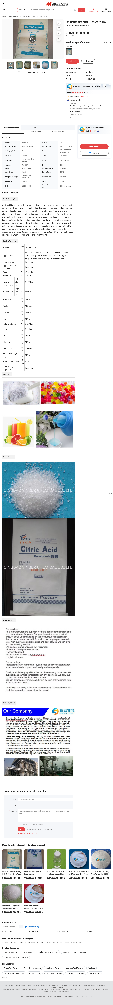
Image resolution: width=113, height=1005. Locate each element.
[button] (68, 132)
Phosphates (88, 931)
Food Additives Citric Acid (75, 973)
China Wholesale (54, 985)
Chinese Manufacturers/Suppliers (37, 985)
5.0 (87, 131)
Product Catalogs (33, 927)
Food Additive (26, 16)
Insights (61, 987)
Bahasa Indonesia (63, 991)
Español (24, 989)
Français (40, 989)
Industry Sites (77, 985)
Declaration (79, 996)
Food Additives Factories (32, 968)
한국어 (87, 989)
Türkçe (46, 991)
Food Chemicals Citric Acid (53, 973)
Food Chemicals (7, 931)
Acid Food (91, 968)
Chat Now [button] (89, 61)
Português (32, 989)
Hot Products (9, 985)
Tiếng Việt (53, 991)
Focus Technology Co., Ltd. (42, 996)
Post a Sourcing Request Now (29, 833)
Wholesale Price (66, 985)
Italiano (58, 989)
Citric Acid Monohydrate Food (14, 973)
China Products (20, 985)
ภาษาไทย (105, 989)
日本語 (93, 989)
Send (21, 829)
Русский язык (49, 989)
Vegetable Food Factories (74, 968)
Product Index (101, 985)
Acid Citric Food (34, 973)
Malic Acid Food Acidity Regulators (74, 952)
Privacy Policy (89, 996)
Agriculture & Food (13, 16)
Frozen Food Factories (11, 968)
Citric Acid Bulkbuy (95, 973)
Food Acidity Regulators (39, 16)
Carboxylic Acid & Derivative (48, 952)
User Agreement (69, 996)
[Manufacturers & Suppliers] (56, 4)
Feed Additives (34, 931)
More (4, 977)
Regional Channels (89, 985)
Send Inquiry (72, 61)
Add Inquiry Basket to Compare (33, 72)
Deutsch (65, 989)
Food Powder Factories (53, 968)
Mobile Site (53, 987)
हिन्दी (99, 989)
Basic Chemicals (62, 931)
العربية (81, 989)
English (17, 989)
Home (4, 16)
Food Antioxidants (28, 952)
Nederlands (73, 989)
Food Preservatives (10, 952)
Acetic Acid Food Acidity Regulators (16, 957)
